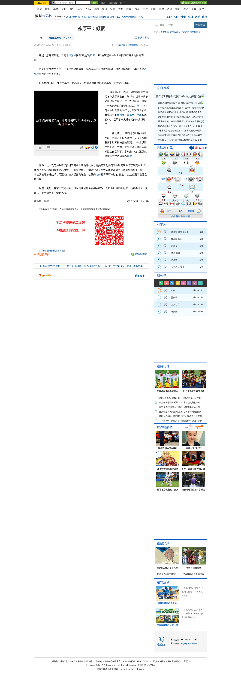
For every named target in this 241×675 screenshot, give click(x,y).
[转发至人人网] (96, 147)
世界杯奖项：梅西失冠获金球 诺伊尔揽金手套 (179, 121)
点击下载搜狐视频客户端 (52, 250)
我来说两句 (60, 37)
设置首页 (55, 661)
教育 (169, 9)
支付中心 (77, 661)
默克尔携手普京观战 (168, 402)
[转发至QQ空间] (92, 147)
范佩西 (130, 114)
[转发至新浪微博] (89, 147)
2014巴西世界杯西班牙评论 (130, 17)
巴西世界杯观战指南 (166, 574)
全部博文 (186, 661)
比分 (98, 174)
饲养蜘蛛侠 (175, 32)
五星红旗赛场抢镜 (191, 407)
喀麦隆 (174, 311)
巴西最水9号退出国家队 (191, 421)
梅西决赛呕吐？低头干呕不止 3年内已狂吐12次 (180, 126)
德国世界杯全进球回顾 (169, 416)
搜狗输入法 (66, 661)
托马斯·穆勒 (176, 239)
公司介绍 (155, 661)
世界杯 (72, 55)
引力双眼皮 (195, 32)
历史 (72, 9)
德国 (169, 211)
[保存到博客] (141, 254)
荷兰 (139, 105)
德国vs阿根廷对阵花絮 (191, 416)
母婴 (177, 9)
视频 (96, 9)
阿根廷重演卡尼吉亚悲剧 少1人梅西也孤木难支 (180, 135)
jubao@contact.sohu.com (132, 669)
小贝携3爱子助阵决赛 (169, 421)
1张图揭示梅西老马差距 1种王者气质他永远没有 (180, 130)
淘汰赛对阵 (165, 148)
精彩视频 (163, 366)
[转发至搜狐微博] (86, 147)
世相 (120, 9)
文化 (63, 9)
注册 (103, 3)
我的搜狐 (113, 3)
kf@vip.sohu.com (189, 643)
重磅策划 (163, 543)
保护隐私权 (130, 661)
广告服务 (98, 661)
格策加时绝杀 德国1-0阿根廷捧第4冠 (178, 96)
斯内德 (120, 114)
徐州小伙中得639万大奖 (118, 266)
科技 (128, 9)
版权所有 (151, 665)
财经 (112, 9)
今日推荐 (163, 88)
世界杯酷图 (165, 427)
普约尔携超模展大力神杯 (170, 407)
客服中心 (108, 661)
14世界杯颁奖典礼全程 (189, 402)
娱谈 (104, 9)
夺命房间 (185, 32)
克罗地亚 (175, 304)
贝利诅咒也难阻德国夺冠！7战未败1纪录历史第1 (181, 107)
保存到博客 (133, 45)
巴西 (92, 55)
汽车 (137, 9)
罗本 (139, 114)
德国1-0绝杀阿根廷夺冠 (170, 398)
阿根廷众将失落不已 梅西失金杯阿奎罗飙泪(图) (180, 140)
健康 (161, 9)
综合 (204, 17)
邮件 (122, 3)
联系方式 (118, 661)
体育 (80, 9)
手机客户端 (120, 45)
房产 (145, 9)
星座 (201, 9)
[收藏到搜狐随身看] (132, 254)
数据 (183, 216)
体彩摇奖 (138, 266)
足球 (197, 17)
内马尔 (174, 246)
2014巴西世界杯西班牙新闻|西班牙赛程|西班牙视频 (90, 17)
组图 (188, 216)
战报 (173, 216)
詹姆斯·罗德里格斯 (180, 232)
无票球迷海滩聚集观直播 (170, 411)
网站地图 (165, 661)
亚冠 (190, 17)
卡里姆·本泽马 (178, 267)
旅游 (185, 9)
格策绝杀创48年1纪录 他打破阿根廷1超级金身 (180, 112)
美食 (193, 9)
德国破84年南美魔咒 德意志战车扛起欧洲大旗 (179, 103)
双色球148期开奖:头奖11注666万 (85, 266)
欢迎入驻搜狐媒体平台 (195, 2)
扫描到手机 (143, 37)
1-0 (180, 211)
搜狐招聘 (88, 661)
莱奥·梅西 (175, 253)
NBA (88, 9)
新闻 (47, 9)
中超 (183, 17)
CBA (176, 17)
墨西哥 (174, 297)
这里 (64, 124)
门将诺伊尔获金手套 (191, 398)
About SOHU (143, 661)
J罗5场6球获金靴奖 (192, 411)
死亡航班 (165, 32)
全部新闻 (175, 661)
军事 (55, 9)
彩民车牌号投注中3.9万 (53, 266)
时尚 (153, 9)
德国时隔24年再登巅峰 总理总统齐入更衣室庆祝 (180, 117)
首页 (39, 9)
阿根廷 (191, 211)
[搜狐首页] (42, 2)
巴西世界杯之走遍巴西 (193, 574)
